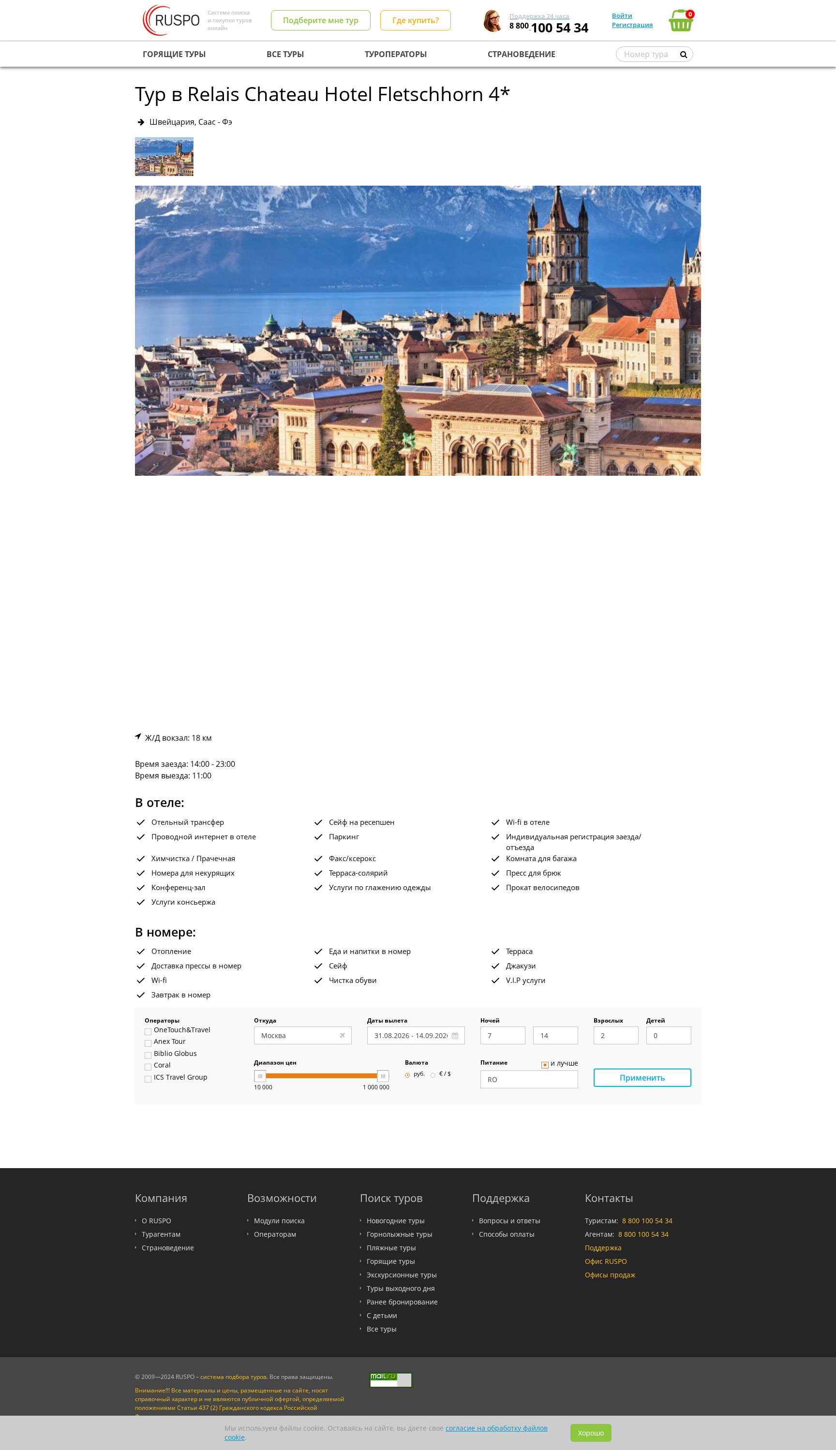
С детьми (382, 1315)
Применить (642, 1077)
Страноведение (168, 1247)
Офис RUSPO (606, 1261)
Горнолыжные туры (400, 1234)
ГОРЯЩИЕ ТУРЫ (174, 54)
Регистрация (632, 24)
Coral (162, 1065)
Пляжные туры (391, 1247)
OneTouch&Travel (182, 1030)
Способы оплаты (507, 1234)
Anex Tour (170, 1042)
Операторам (275, 1234)
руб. (419, 1074)
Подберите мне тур (320, 20)
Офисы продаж (610, 1274)
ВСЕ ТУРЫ (285, 54)
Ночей (490, 1021)
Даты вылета (387, 1021)
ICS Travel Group (181, 1078)
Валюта (416, 1063)
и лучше (564, 1064)
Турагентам (161, 1234)
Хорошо (591, 1432)
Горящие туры (391, 1261)
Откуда (265, 1021)
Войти (622, 15)
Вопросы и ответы (509, 1220)
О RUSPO (156, 1220)
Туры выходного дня (401, 1288)
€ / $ (445, 1074)
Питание (494, 1063)
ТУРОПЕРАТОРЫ (396, 54)
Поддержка (603, 1247)
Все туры (382, 1328)
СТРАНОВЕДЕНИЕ (521, 54)
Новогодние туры (396, 1220)
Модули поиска (279, 1220)
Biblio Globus (175, 1054)
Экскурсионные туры (402, 1274)
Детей (655, 1021)
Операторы (162, 1021)
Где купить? (415, 20)
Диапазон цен (275, 1063)
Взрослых (608, 1021)
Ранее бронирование (402, 1301)
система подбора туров (233, 1377)
